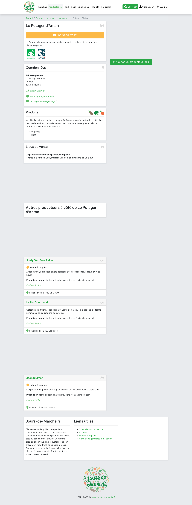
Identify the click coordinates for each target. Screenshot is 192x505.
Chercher (132, 6)
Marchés (42, 7)
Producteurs (55, 7)
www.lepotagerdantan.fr (42, 96)
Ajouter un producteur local (132, 61)
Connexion (148, 7)
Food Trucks (70, 7)
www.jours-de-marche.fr (104, 497)
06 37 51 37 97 (66, 35)
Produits (95, 7)
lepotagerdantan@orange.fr (43, 101)
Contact (83, 432)
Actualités (106, 7)
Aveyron (63, 18)
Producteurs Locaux (46, 18)
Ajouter (163, 7)
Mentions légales (87, 435)
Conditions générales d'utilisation (95, 438)
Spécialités (83, 7)
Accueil (29, 18)
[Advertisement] (65, 184)
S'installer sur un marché (91, 429)
